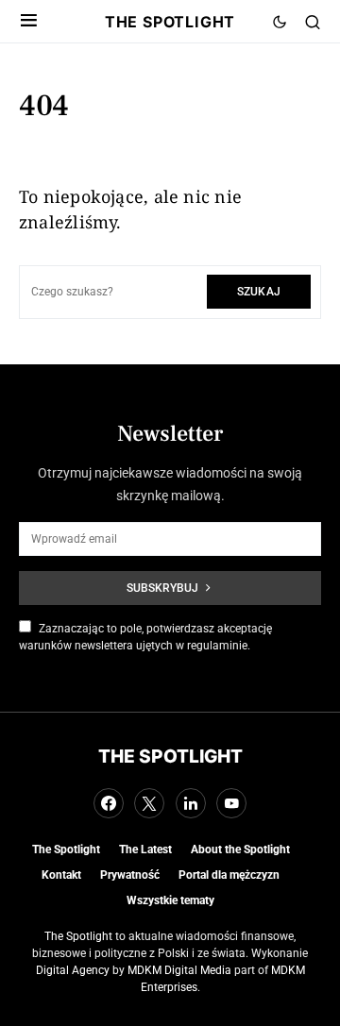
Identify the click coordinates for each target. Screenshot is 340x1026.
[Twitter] (149, 803)
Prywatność (130, 874)
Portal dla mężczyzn (229, 874)
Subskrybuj (162, 587)
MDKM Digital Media (179, 970)
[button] (29, 21)
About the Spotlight (240, 849)
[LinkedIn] (191, 803)
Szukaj (258, 291)
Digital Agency (73, 970)
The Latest (145, 849)
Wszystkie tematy (170, 900)
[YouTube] (231, 803)
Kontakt (61, 874)
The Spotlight (170, 21)
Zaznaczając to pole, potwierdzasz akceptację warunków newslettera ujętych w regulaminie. (145, 637)
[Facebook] (109, 803)
